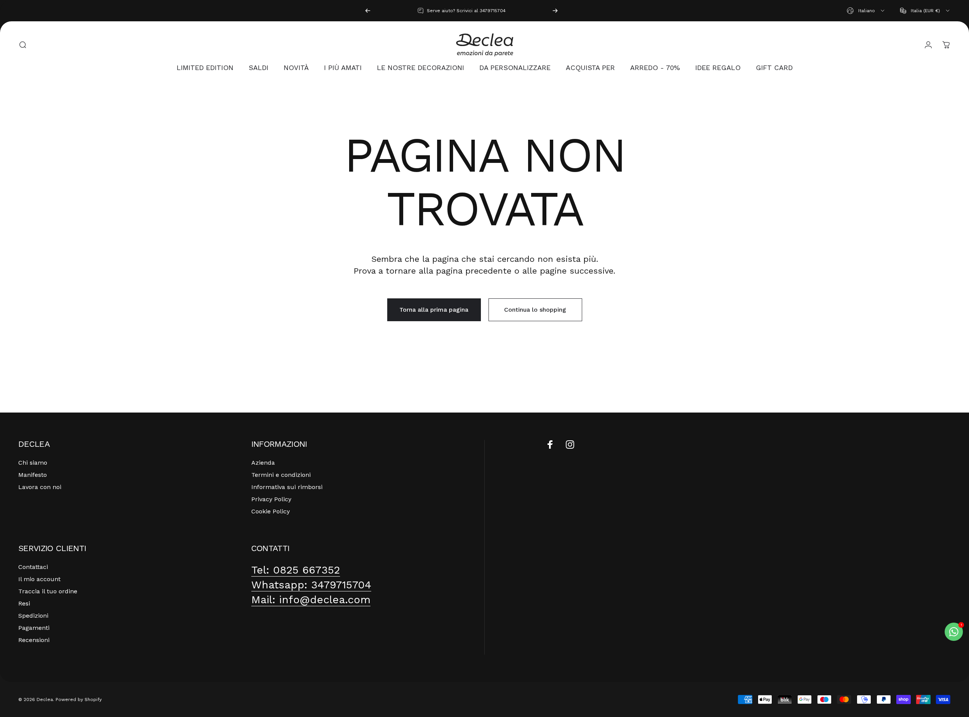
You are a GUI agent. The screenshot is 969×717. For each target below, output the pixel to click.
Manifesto (32, 474)
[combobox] (866, 10)
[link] (295, 570)
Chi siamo (32, 462)
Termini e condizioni (281, 474)
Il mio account (39, 579)
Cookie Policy (270, 511)
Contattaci (33, 566)
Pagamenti (33, 627)
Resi (24, 603)
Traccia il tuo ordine (47, 591)
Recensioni (33, 640)
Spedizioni (33, 615)
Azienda (263, 462)
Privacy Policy (271, 499)
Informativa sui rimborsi (286, 487)
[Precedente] (367, 10)
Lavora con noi (39, 487)
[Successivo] (555, 10)
